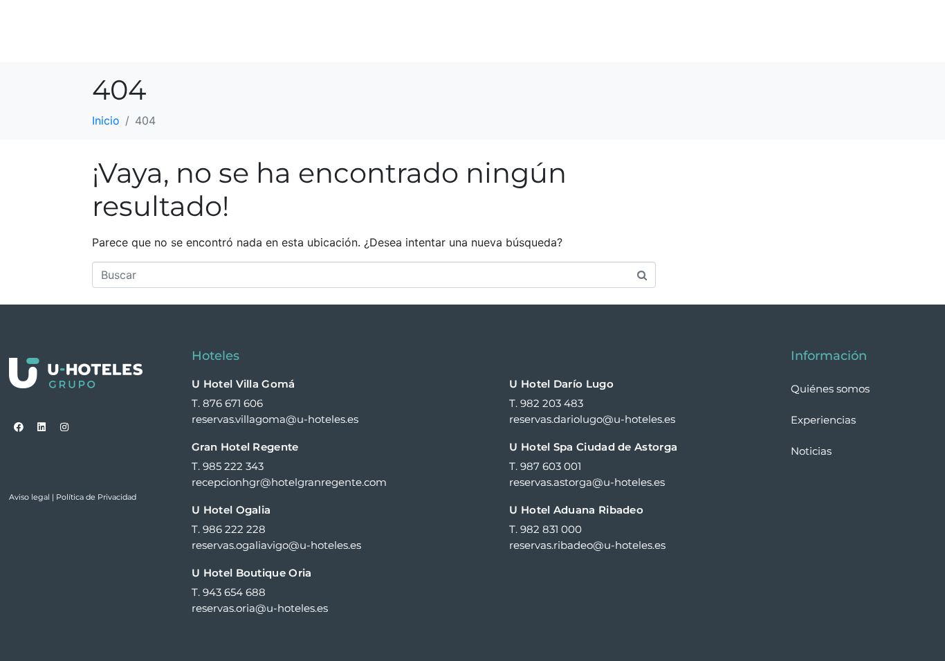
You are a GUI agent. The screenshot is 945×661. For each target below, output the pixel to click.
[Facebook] (18, 427)
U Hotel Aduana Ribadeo (576, 509)
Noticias (820, 31)
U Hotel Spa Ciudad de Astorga (593, 446)
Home (368, 31)
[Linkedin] (41, 427)
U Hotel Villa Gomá (243, 383)
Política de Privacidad (96, 497)
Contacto (897, 31)
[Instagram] (64, 427)
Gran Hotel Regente (245, 446)
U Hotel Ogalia (231, 509)
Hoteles (432, 31)
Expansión (741, 31)
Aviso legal (29, 497)
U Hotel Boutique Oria (251, 572)
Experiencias (638, 31)
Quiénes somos (535, 31)
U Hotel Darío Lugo (561, 383)
